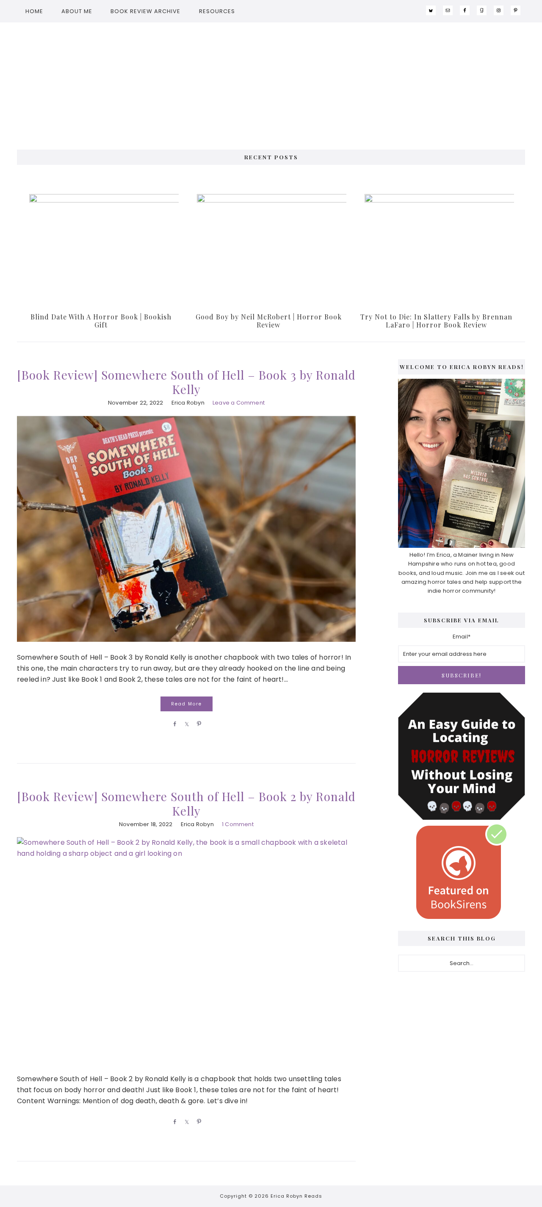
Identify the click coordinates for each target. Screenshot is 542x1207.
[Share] (173, 723)
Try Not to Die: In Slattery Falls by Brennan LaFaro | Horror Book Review (436, 320)
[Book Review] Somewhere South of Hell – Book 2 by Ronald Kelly (186, 803)
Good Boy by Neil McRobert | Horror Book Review (269, 320)
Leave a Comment (239, 403)
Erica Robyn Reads (271, 81)
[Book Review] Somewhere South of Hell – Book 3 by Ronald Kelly (186, 382)
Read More (186, 704)
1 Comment (238, 824)
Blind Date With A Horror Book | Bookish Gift (100, 320)
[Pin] (198, 723)
